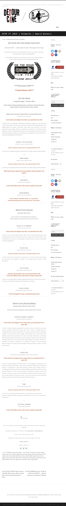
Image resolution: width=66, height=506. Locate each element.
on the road (12, 459)
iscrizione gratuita (32, 457)
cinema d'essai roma (6, 454)
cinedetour (22, 39)
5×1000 (44, 504)
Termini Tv (53, 141)
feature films (18, 457)
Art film (27, 452)
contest (33, 454)
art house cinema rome (35, 452)
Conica (32, 497)
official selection (5, 459)
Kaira (36, 497)
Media (54, 504)
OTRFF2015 (8, 452)
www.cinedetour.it (30, 430)
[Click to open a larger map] (57, 89)
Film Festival (18, 452)
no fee (44, 457)
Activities (49, 504)
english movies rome (6, 456)
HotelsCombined (57, 149)
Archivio (14, 452)
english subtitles (28, 456)
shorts (28, 459)
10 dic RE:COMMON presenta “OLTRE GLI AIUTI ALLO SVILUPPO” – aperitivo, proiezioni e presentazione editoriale (35, 473)
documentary (38, 454)
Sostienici (21, 441)
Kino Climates (54, 120)
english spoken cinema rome (18, 456)
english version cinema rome (8, 457)
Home (4, 504)
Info (58, 504)
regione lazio (18, 459)
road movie (24, 459)
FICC (52, 118)
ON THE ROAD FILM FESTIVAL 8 (34, 504)
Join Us (8, 504)
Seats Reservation (15, 504)
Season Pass (24, 504)
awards (42, 452)
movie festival (39, 457)
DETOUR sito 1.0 (55, 115)
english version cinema (38, 456)
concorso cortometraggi (25, 454)
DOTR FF (43, 454)
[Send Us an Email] (2, 2)
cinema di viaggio (16, 454)
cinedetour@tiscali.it (38, 430)
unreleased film (34, 459)
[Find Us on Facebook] (4, 2)
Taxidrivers (54, 139)
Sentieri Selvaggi (55, 137)
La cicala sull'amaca (56, 122)
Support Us (26, 441)
